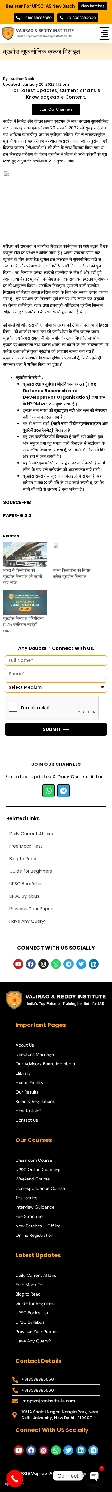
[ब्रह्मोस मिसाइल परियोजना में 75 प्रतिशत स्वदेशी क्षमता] (25, 602)
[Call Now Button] (14, 1478)
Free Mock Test (25, 846)
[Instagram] (43, 964)
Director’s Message (35, 1054)
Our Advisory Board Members (45, 1064)
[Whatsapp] (48, 790)
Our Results (27, 1092)
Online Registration (34, 1235)
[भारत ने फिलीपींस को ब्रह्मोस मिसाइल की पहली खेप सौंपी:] (25, 554)
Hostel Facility (30, 1082)
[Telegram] (63, 790)
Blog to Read (22, 858)
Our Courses (34, 1140)
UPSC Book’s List (26, 883)
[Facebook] (31, 964)
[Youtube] (18, 964)
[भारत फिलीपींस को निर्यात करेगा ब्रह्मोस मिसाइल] (74, 554)
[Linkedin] (94, 964)
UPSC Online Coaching (38, 1169)
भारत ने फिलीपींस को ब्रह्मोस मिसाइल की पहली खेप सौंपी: (22, 576)
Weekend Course (33, 1179)
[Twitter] (81, 964)
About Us (25, 1045)
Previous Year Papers (31, 909)
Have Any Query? (28, 921)
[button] (104, 33)
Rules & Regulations (35, 1101)
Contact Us (27, 1120)
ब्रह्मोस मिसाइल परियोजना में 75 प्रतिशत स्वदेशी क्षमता (23, 624)
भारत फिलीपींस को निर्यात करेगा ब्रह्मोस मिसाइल (72, 573)
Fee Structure (29, 1216)
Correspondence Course (40, 1188)
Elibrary (23, 1073)
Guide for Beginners (30, 871)
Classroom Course (34, 1160)
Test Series (26, 1197)
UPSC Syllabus (24, 896)
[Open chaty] (94, 1475)
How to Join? (28, 1111)
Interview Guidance (35, 1207)
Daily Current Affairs (31, 833)
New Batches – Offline (38, 1226)
